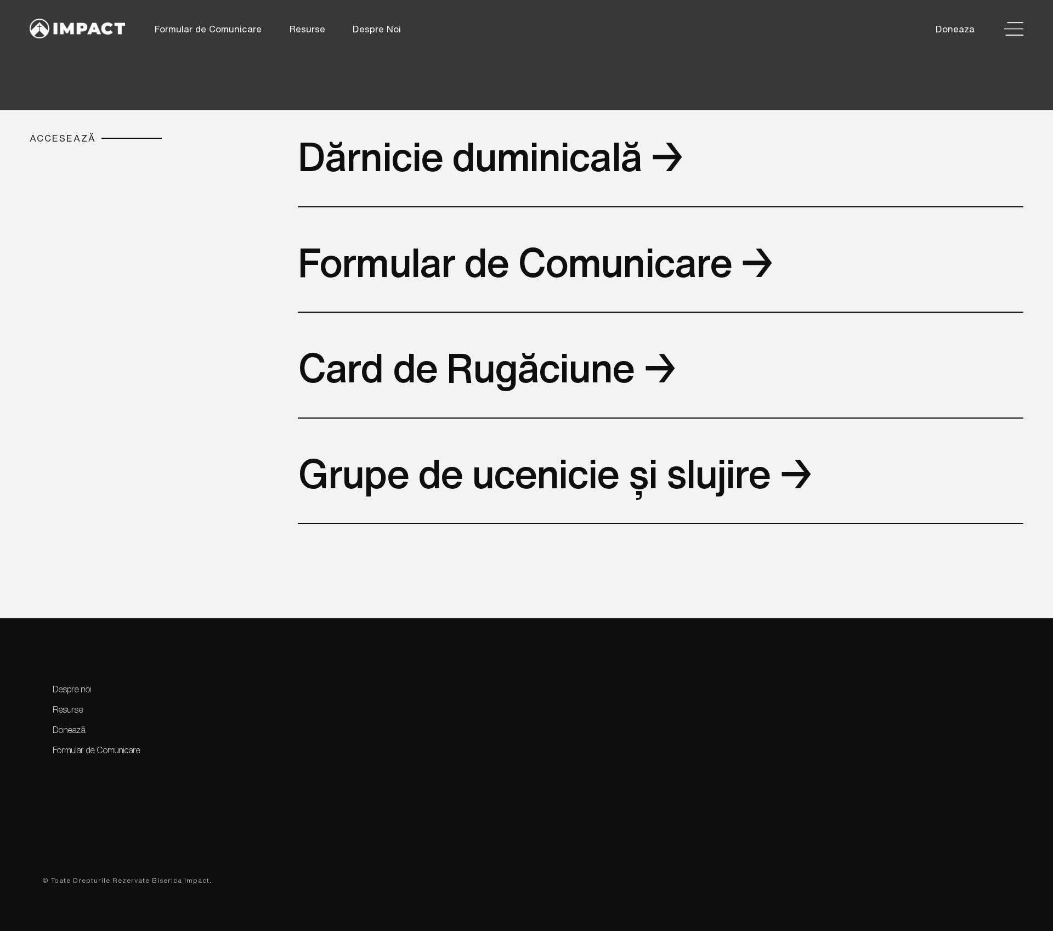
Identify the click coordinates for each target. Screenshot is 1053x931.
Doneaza (955, 28)
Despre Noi (377, 28)
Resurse (307, 28)
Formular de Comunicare (208, 28)
